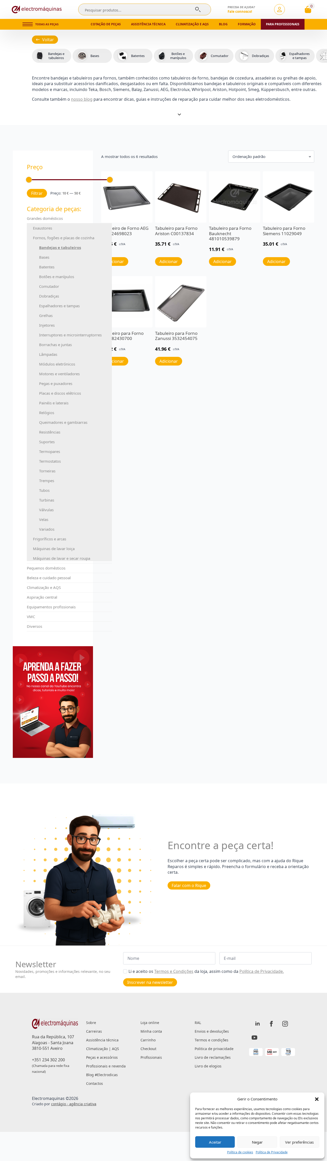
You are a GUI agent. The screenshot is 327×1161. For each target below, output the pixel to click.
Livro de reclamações (213, 1057)
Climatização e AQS (44, 587)
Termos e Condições (173, 971)
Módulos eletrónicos (57, 364)
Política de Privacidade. (261, 971)
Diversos (34, 626)
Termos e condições (211, 1040)
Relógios (46, 412)
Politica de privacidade (214, 1048)
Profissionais (151, 1057)
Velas (43, 519)
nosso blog (81, 99)
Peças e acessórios (102, 1057)
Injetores (47, 325)
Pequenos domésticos (46, 568)
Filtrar (37, 193)
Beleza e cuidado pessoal (49, 577)
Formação (247, 24)
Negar (257, 1142)
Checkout (148, 1048)
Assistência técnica (148, 24)
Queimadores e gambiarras (63, 422)
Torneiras (47, 470)
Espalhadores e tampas (59, 305)
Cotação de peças (106, 24)
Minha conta (151, 1031)
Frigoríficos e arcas (49, 538)
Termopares (49, 451)
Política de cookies (240, 1152)
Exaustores (42, 228)
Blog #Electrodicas (102, 1074)
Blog (223, 24)
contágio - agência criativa (73, 1103)
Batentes (46, 266)
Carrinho (148, 1040)
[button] (316, 1099)
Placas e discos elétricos (60, 393)
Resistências (49, 432)
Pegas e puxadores (55, 383)
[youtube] (254, 1037)
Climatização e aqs (192, 24)
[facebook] (271, 1023)
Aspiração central (42, 597)
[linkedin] (257, 1023)
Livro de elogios (208, 1066)
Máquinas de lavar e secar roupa (61, 558)
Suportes (47, 441)
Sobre (91, 1022)
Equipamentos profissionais (51, 606)
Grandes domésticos (45, 218)
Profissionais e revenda (106, 1066)
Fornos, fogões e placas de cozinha (63, 237)
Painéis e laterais (53, 402)
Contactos (94, 1083)
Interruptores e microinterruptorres (70, 334)
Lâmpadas (48, 354)
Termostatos (50, 461)
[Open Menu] (27, 24)
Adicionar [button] (168, 261)
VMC (31, 616)
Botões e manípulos (56, 276)
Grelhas (46, 315)
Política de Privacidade (272, 1152)
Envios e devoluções (212, 1031)
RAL (198, 1022)
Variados (46, 529)
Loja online (150, 1022)
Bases (44, 257)
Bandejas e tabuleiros (60, 247)
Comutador (49, 286)
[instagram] (285, 1023)
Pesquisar (198, 9)
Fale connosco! (240, 11)
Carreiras (94, 1031)
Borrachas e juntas (55, 344)
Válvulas (46, 509)
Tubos (44, 490)
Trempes (46, 480)
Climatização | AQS (102, 1048)
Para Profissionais (282, 24)
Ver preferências (299, 1142)
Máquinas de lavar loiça (54, 548)
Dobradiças (49, 296)
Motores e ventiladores (59, 373)
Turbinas (46, 500)
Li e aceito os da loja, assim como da (206, 971)
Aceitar (215, 1142)
